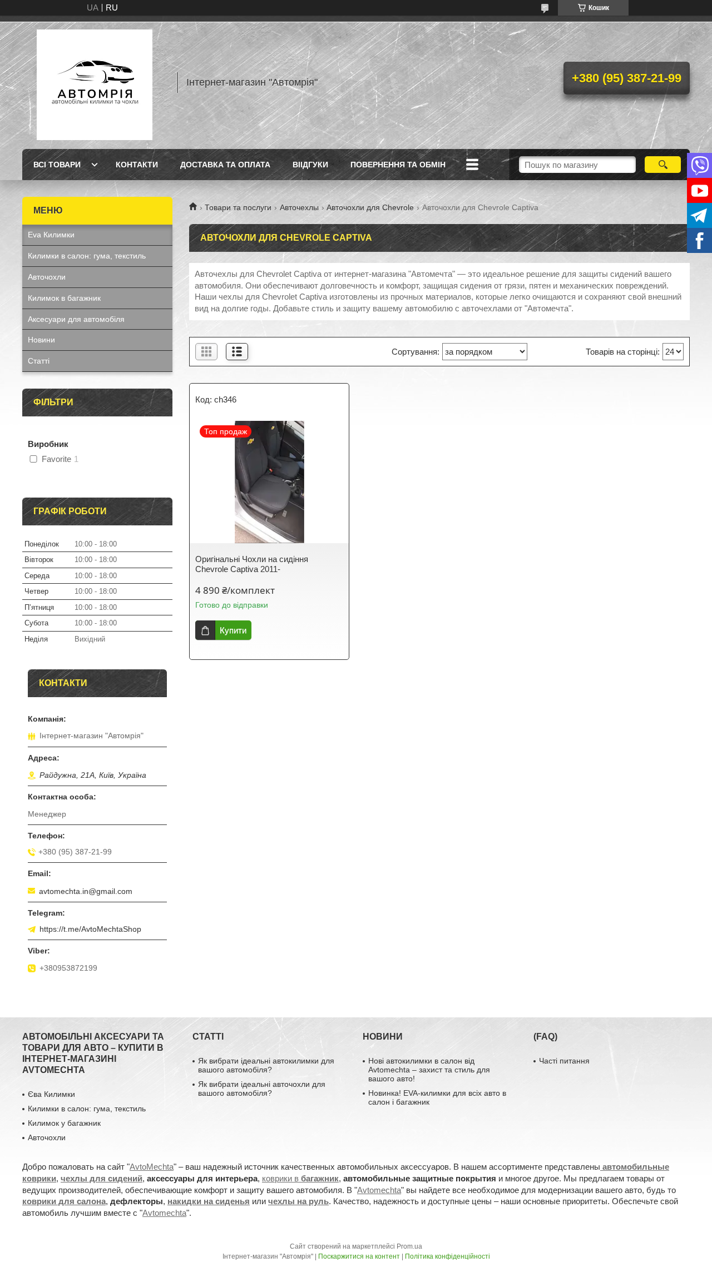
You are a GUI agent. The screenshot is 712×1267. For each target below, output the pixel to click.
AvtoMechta (152, 1166)
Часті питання (564, 1060)
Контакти (137, 164)
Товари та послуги (238, 207)
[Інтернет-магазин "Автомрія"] (94, 82)
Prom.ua (409, 1246)
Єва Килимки (51, 1094)
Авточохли (47, 276)
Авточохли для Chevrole (370, 207)
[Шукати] (663, 164)
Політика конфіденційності (447, 1256)
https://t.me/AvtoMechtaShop (90, 929)
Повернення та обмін (398, 164)
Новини (41, 339)
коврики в (300, 1178)
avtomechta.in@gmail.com (85, 891)
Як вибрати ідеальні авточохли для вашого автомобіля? (261, 1088)
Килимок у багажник (64, 1123)
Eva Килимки (51, 234)
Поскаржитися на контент (359, 1256)
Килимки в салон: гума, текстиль (87, 255)
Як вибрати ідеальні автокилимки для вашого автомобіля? (266, 1065)
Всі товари (57, 164)
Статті (39, 360)
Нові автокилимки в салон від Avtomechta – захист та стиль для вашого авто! (429, 1069)
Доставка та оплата (225, 164)
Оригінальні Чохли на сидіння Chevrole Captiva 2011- (251, 564)
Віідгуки (310, 164)
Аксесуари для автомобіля (76, 319)
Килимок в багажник (64, 298)
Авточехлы (299, 207)
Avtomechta (379, 1190)
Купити (233, 630)
